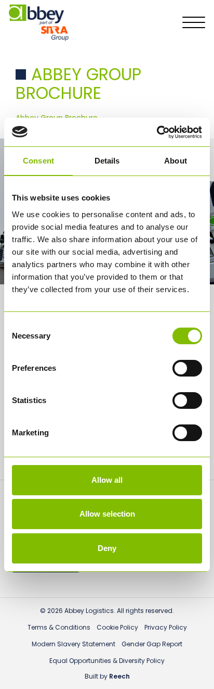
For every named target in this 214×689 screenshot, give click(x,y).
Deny (107, 548)
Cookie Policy (117, 627)
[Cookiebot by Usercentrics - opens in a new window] (156, 132)
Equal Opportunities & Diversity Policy (107, 660)
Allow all (107, 479)
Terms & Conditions (59, 627)
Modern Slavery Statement (73, 644)
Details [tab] (107, 160)
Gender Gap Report (152, 644)
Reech (119, 676)
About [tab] (175, 160)
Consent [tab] (38, 160)
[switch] (187, 368)
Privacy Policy (165, 627)
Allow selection (107, 513)
